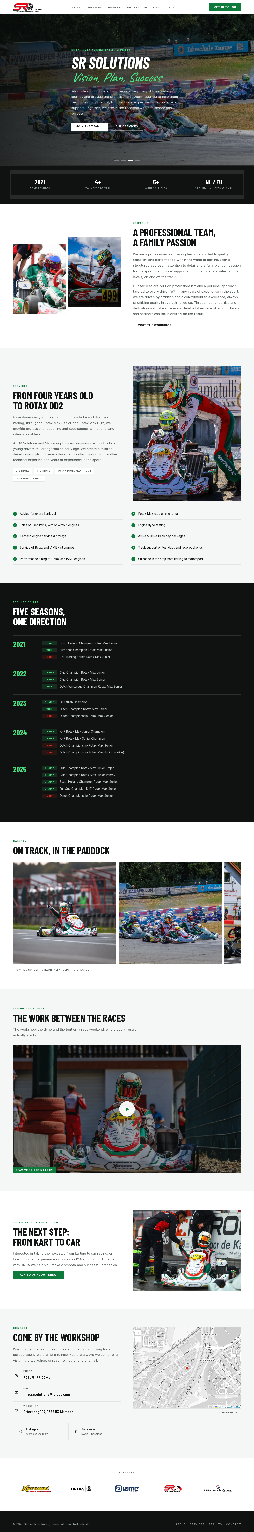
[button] (187, 1368)
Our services (126, 126)
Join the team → (89, 126)
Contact (171, 7)
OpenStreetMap (233, 1406)
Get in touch (225, 7)
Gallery (132, 7)
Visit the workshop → (156, 325)
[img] (187, 1368)
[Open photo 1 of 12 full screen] (64, 913)
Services (94, 7)
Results (114, 7)
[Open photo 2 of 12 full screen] (170, 913)
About (77, 7)
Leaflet (220, 1406)
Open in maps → (229, 1413)
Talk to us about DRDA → (39, 1274)
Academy (151, 7)
